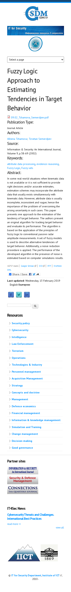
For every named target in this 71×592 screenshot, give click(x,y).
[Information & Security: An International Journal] (22, 473)
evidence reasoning (48, 164)
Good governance (22, 447)
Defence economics (24, 406)
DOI (42, 266)
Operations (19, 358)
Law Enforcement (23, 344)
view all (60, 527)
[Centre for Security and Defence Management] (35, 20)
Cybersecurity (20, 330)
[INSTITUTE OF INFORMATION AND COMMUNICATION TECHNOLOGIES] (24, 560)
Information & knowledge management (36, 420)
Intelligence (19, 337)
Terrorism (17, 351)
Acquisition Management (27, 378)
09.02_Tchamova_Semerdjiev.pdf (30, 117)
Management (20, 399)
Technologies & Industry (27, 364)
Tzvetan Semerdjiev (40, 139)
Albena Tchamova (17, 139)
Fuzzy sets (27, 168)
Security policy (21, 323)
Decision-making (22, 441)
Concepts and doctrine (26, 392)
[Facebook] (11, 297)
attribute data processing (21, 164)
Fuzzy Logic (13, 168)
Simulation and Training (26, 427)
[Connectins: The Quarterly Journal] (22, 493)
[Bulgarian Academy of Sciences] (49, 560)
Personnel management (26, 371)
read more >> (14, 523)
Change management (25, 434)
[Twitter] (19, 297)
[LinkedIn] (27, 297)
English (14, 284)
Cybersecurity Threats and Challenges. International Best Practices (30, 517)
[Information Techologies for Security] (35, 34)
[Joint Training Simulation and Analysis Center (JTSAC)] (35, 50)
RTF (49, 266)
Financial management (26, 413)
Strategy (17, 385)
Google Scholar (28, 266)
